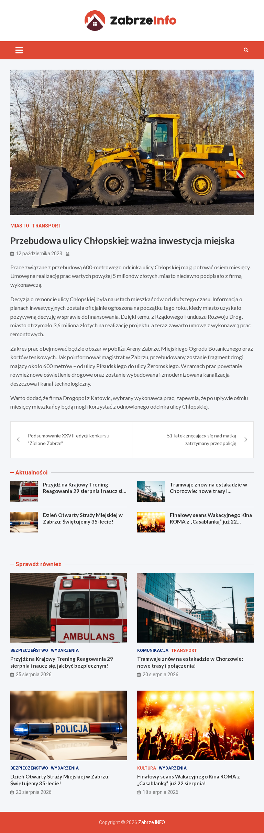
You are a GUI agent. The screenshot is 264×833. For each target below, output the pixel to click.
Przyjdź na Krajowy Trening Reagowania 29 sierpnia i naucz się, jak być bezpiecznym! (84, 491)
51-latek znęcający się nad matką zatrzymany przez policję (201, 439)
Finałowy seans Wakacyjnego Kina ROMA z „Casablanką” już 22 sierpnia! (211, 521)
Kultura (146, 768)
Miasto (19, 225)
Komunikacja (152, 650)
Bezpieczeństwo (29, 650)
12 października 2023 (39, 253)
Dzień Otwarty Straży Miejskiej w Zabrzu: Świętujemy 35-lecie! (83, 518)
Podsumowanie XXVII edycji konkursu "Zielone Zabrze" (68, 439)
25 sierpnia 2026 (34, 674)
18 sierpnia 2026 (160, 792)
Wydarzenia (65, 650)
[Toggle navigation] (19, 50)
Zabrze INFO (151, 822)
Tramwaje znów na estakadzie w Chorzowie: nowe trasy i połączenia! (208, 491)
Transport (47, 225)
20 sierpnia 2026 (160, 674)
